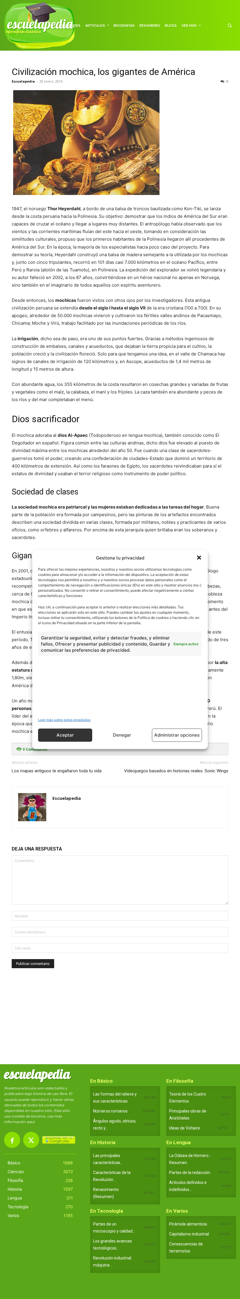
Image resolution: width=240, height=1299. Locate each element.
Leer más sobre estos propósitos (64, 719)
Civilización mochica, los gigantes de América (103, 71)
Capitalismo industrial (189, 1234)
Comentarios (35, 749)
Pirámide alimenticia (188, 1224)
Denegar (122, 735)
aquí (30, 1122)
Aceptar (65, 735)
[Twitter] (31, 1140)
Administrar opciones (177, 735)
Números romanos (110, 1111)
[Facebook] (12, 1140)
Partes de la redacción (189, 1172)
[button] (199, 558)
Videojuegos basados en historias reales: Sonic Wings (176, 770)
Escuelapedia (23, 81)
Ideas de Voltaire (184, 1128)
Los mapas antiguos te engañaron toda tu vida (57, 770)
